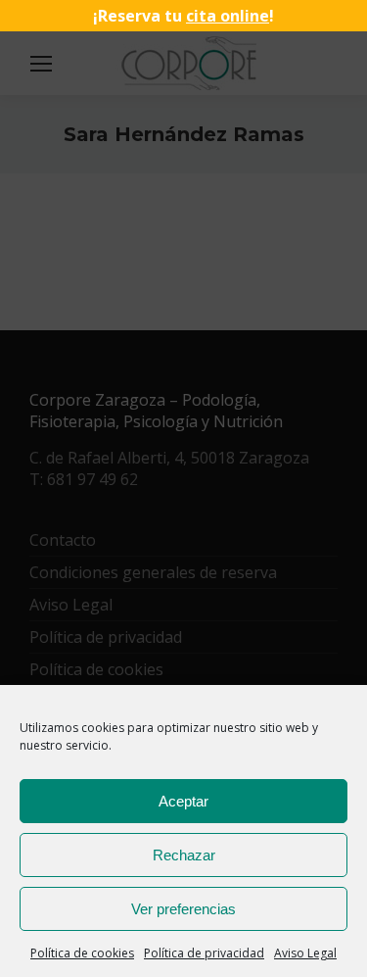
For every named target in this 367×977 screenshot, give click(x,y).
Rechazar (184, 855)
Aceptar (183, 801)
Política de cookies (82, 953)
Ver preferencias (183, 909)
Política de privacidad (204, 953)
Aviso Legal (305, 953)
